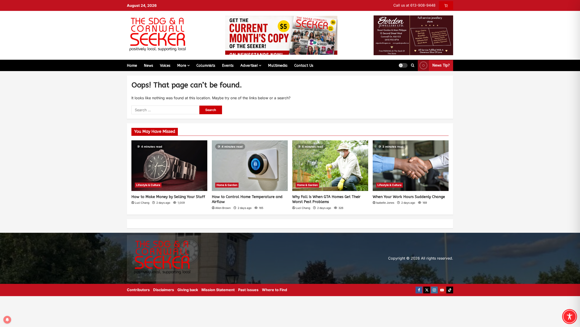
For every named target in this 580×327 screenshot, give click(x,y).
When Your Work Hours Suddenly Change (409, 197)
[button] (403, 65)
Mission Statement (218, 289)
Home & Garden (227, 185)
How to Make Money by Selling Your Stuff (168, 197)
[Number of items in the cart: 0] (446, 5)
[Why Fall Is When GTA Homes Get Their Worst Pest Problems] (330, 165)
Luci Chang (142, 202)
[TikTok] (449, 290)
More (181, 65)
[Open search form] (412, 65)
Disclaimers (163, 289)
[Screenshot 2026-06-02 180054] (413, 35)
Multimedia (278, 65)
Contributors (138, 289)
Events (228, 65)
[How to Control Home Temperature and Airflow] (250, 165)
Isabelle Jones (385, 202)
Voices (165, 65)
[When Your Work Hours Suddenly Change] (411, 165)
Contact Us (303, 65)
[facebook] (419, 290)
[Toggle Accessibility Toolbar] (570, 317)
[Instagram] (434, 290)
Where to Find (274, 289)
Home (132, 65)
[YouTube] (442, 290)
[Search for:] (165, 110)
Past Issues (248, 289)
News (148, 65)
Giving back (187, 289)
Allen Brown (223, 208)
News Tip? (441, 65)
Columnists (205, 65)
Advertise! (249, 65)
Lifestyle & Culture (148, 185)
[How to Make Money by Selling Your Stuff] (169, 165)
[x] (426, 290)
